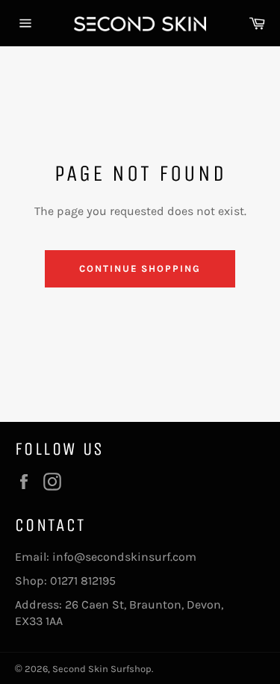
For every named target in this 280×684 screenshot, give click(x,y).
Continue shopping (140, 268)
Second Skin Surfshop (102, 668)
